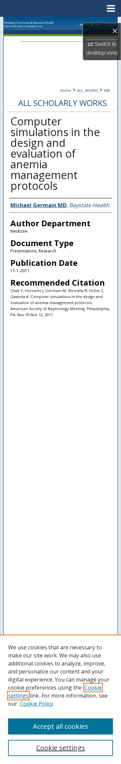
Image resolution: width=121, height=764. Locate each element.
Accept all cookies (60, 726)
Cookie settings (60, 747)
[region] (60, 699)
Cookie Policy (36, 703)
